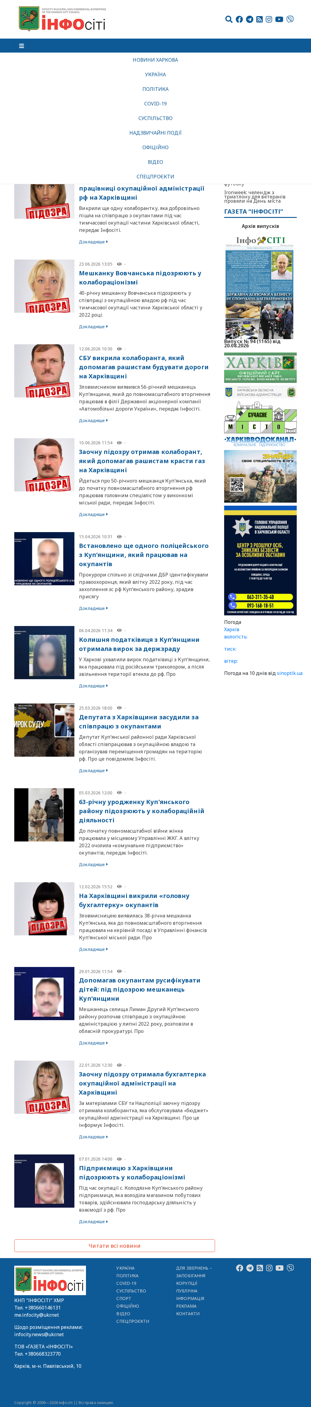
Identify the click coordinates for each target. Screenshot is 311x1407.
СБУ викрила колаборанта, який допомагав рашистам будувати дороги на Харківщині (143, 367)
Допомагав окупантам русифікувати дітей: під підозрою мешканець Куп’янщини (139, 989)
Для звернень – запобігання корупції (194, 1275)
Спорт (123, 1298)
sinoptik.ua (289, 673)
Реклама (186, 1306)
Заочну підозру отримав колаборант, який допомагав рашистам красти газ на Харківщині (142, 461)
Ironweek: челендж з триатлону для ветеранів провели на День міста (254, 196)
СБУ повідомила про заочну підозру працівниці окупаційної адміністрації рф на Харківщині (141, 188)
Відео (155, 162)
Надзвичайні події (155, 132)
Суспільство (155, 118)
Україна (155, 74)
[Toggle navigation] (21, 45)
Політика (155, 89)
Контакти (188, 1313)
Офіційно (155, 147)
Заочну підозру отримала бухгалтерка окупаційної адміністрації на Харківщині (142, 1083)
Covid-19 (155, 103)
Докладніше (92, 242)
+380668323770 (43, 1353)
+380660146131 (43, 1307)
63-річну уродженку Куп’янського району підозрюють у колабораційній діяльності (141, 811)
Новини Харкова (155, 60)
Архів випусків (260, 226)
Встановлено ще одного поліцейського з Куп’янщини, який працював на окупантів (144, 555)
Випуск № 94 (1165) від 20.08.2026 (252, 343)
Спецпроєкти (155, 176)
